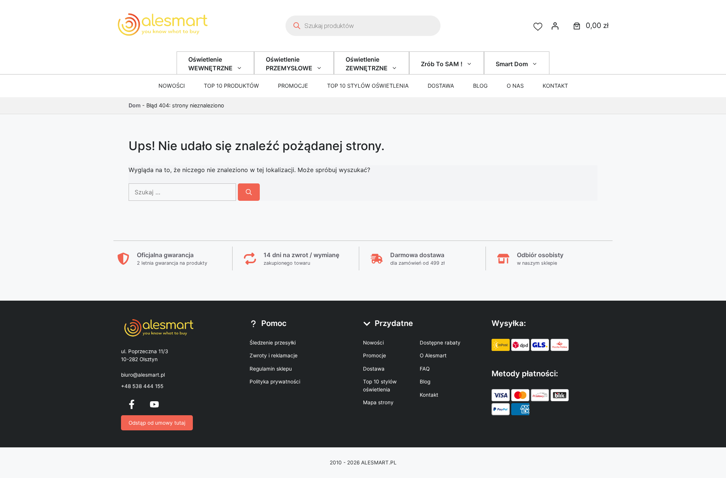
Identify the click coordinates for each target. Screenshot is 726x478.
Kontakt (555, 85)
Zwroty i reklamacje (274, 355)
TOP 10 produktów (231, 85)
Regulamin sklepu (271, 369)
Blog (480, 85)
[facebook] (131, 404)
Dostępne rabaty (440, 343)
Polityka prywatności (275, 382)
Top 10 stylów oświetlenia (368, 85)
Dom (135, 105)
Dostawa (441, 85)
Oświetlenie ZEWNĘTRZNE (367, 63)
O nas (515, 85)
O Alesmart (433, 355)
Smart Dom (512, 64)
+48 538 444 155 (142, 386)
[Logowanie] (555, 26)
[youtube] (154, 404)
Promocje (293, 85)
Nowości (171, 85)
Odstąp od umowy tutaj (157, 423)
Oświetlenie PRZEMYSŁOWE (289, 63)
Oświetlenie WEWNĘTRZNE (210, 63)
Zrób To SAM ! (441, 64)
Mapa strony (378, 402)
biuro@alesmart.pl (143, 375)
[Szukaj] (249, 192)
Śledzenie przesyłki (273, 343)
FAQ (425, 369)
